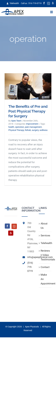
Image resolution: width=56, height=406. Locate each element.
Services (45, 235)
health (11, 127)
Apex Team (16, 121)
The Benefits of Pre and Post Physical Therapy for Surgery (27, 111)
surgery (35, 130)
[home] (10, 208)
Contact (45, 267)
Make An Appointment (45, 279)
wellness (43, 130)
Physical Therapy (16, 130)
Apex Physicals (32, 326)
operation (19, 127)
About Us (44, 225)
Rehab (28, 130)
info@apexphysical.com (30, 257)
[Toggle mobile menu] (51, 12)
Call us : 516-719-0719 (31, 3)
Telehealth (14, 3)
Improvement (32, 124)
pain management (33, 127)
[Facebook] (7, 226)
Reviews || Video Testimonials (45, 255)
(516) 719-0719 (30, 266)
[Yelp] (10, 233)
